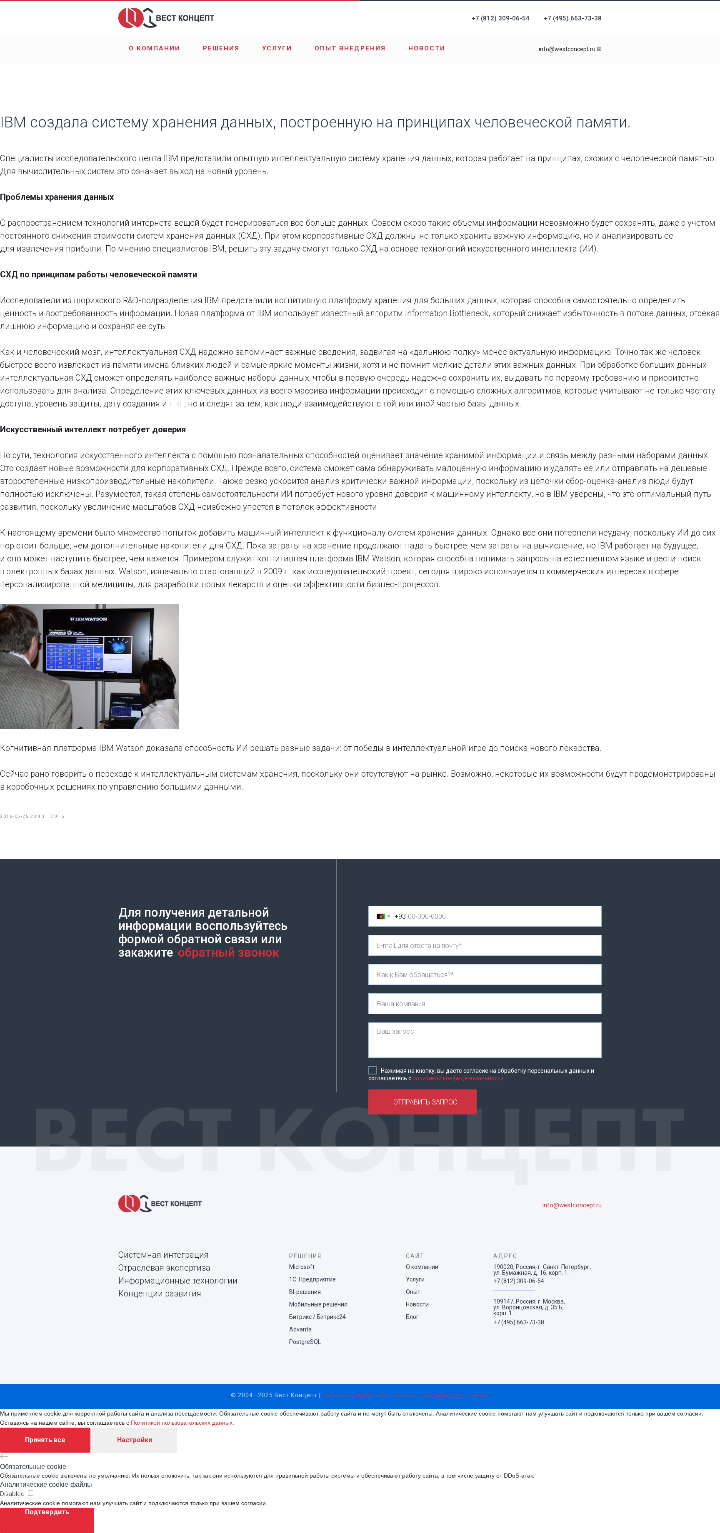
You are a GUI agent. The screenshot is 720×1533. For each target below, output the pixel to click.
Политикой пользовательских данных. (182, 1422)
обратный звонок (228, 952)
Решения (221, 48)
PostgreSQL (305, 1342)
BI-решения (305, 1292)
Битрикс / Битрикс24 (317, 1317)
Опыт (413, 1292)
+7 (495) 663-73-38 (573, 18)
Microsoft (302, 1267)
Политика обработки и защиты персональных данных (406, 1395)
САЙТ (415, 1256)
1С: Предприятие (312, 1279)
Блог (412, 1317)
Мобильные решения (318, 1304)
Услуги (277, 48)
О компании (154, 48)
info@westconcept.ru (572, 1205)
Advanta (300, 1329)
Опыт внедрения (350, 48)
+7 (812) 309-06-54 (501, 18)
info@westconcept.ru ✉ (570, 49)
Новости (426, 48)
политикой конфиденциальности (458, 1077)
